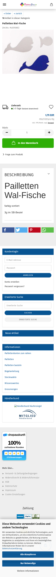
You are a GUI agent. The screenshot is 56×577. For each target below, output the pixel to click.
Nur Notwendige (28, 563)
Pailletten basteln (13, 365)
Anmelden (28, 275)
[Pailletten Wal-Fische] (28, 51)
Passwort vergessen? (14, 286)
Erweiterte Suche (28, 320)
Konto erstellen (12, 282)
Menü (4, 4)
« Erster (7, 13)
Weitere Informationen (28, 571)
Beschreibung (19, 174)
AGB (7, 482)
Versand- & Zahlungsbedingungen (21, 473)
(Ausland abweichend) (30, 109)
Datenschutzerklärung (12, 548)
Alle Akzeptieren (28, 554)
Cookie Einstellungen (15, 494)
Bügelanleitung (12, 371)
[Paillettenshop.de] (28, 4)
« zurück (18, 13)
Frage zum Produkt (14, 154)
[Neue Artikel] (50, 333)
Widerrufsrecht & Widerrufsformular (22, 477)
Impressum (10, 490)
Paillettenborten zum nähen (18, 353)
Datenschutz (11, 486)
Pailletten (9, 359)
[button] (8, 230)
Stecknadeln (10, 377)
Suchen (28, 313)
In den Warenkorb (28, 143)
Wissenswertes (12, 383)
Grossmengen (11, 389)
